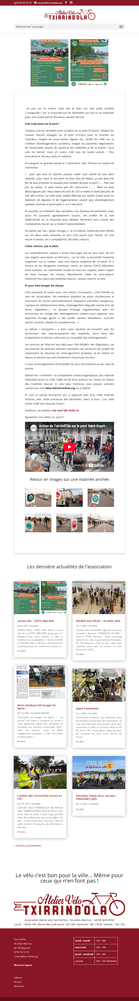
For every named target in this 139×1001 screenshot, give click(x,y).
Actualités (34, 625)
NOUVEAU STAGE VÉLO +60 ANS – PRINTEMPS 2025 (96, 797)
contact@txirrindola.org (26, 956)
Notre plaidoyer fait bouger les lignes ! (36, 706)
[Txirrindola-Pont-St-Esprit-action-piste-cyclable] (38, 506)
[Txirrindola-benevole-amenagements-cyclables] (69, 506)
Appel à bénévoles (87, 708)
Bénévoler (19, 986)
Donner (18, 981)
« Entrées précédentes (27, 845)
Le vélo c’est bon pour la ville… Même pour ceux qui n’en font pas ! (69, 878)
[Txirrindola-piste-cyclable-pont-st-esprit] (101, 531)
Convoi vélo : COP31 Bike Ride (35, 621)
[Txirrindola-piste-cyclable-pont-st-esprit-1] (69, 531)
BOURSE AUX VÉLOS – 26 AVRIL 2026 (98, 621)
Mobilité (45, 713)
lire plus (21, 650)
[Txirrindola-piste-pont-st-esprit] (38, 531)
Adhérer (18, 977)
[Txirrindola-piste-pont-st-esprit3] (101, 506)
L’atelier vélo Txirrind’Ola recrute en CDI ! (39, 797)
